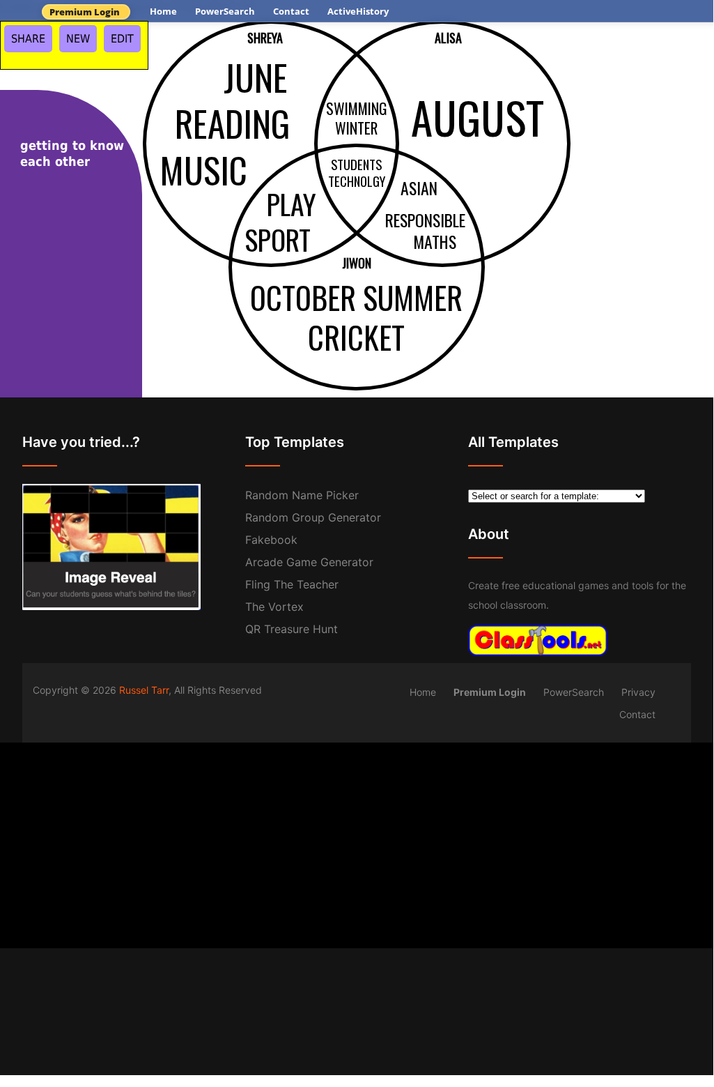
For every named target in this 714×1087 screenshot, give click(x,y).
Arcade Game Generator (309, 562)
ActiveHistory (358, 11)
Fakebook (271, 540)
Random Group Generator (313, 517)
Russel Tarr (144, 690)
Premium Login (84, 12)
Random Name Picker (302, 495)
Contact (291, 11)
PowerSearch (225, 11)
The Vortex (274, 607)
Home (163, 11)
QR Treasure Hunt (291, 629)
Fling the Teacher (292, 584)
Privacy (638, 692)
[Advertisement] (356, 840)
